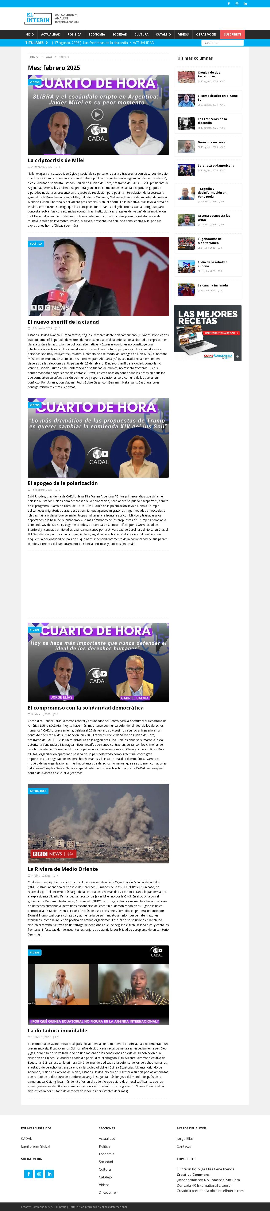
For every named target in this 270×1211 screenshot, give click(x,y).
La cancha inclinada (213, 285)
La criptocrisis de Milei (56, 160)
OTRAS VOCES (206, 34)
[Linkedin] (245, 3)
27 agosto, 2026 (209, 81)
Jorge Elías (185, 1138)
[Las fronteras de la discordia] (186, 123)
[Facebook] (228, 3)
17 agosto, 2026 (209, 127)
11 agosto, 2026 (209, 170)
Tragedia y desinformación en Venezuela (212, 192)
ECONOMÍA (97, 34)
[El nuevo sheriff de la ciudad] (98, 276)
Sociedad (106, 1161)
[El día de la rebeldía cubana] (186, 266)
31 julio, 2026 (208, 247)
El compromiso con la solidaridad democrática (86, 707)
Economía (106, 1154)
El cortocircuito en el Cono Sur (218, 97)
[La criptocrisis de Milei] (98, 115)
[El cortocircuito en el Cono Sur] (186, 100)
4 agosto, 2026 (208, 224)
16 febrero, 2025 (41, 490)
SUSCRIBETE (233, 34)
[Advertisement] (173, 18)
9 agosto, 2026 (208, 201)
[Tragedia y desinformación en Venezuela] (186, 193)
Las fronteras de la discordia (212, 121)
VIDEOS (183, 34)
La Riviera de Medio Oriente (63, 868)
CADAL (26, 1138)
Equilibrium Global (35, 1146)
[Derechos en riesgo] (186, 146)
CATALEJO (163, 34)
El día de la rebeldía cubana (212, 264)
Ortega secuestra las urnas (214, 217)
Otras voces (108, 1192)
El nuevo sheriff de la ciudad (63, 321)
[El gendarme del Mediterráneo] (186, 243)
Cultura (105, 1169)
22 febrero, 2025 (41, 167)
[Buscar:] (222, 42)
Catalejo (105, 1177)
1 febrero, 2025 (40, 1037)
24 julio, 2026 (208, 290)
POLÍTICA (74, 34)
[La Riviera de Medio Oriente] (98, 824)
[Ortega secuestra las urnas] (186, 220)
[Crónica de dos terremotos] (186, 77)
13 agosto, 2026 (209, 147)
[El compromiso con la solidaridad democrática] (98, 662)
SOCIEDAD (119, 34)
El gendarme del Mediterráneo (210, 241)
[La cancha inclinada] (186, 290)
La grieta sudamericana (216, 165)
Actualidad (107, 1138)
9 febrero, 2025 (40, 714)
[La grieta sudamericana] (186, 170)
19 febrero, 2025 (41, 328)
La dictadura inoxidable (57, 1030)
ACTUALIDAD (50, 34)
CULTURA (141, 34)
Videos (104, 1184)
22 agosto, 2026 (209, 104)
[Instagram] (237, 3)
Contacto (184, 1146)
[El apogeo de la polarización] (98, 438)
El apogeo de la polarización (63, 482)
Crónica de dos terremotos (209, 74)
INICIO (29, 34)
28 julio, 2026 (208, 271)
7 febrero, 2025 (40, 875)
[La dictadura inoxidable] (98, 985)
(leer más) (71, 225)
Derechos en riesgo (212, 142)
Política (104, 1146)
